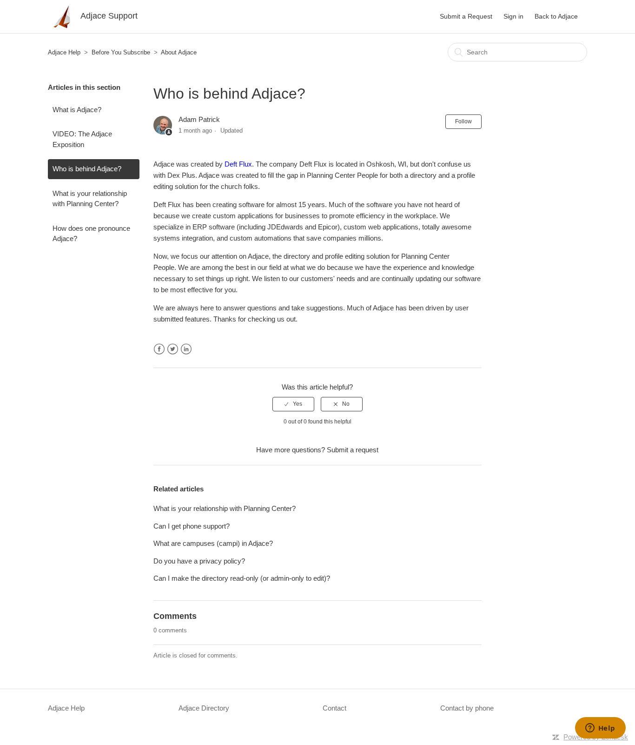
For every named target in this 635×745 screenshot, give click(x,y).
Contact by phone (467, 708)
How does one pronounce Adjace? (91, 233)
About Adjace (179, 52)
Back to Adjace (556, 16)
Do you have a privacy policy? (199, 561)
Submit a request (352, 450)
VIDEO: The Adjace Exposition (82, 139)
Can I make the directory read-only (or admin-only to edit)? (241, 578)
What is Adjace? (77, 110)
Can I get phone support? (191, 526)
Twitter (173, 349)
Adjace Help (64, 52)
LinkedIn (186, 349)
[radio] (293, 404)
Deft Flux (238, 164)
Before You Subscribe (121, 52)
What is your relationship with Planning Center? (90, 198)
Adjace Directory (204, 708)
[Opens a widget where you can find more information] (600, 728)
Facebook (159, 349)
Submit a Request (466, 16)
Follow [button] (463, 121)
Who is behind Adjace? (87, 169)
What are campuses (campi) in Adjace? (213, 543)
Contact (334, 708)
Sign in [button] (513, 16)
